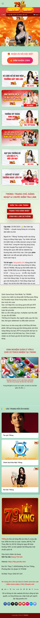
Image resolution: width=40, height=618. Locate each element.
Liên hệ (14, 582)
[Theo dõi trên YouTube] (23, 604)
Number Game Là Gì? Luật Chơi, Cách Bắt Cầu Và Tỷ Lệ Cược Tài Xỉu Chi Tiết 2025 (20, 381)
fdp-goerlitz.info (19, 263)
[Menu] (3, 3)
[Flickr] (27, 604)
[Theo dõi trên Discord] (35, 604)
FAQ (22, 584)
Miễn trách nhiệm (13, 584)
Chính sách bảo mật (31, 582)
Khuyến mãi (29, 584)
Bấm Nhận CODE (20, 60)
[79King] (20, 3)
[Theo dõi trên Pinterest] (20, 604)
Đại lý (21, 582)
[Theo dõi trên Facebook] (5, 604)
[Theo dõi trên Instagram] (9, 604)
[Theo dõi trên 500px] (31, 604)
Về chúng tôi (6, 582)
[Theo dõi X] (12, 604)
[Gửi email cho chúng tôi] (16, 604)
